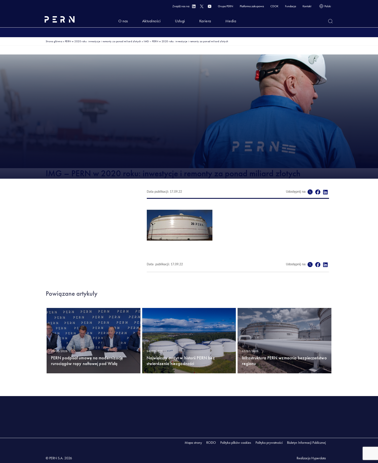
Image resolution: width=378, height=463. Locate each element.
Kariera (205, 20)
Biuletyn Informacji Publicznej (306, 442)
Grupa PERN (225, 6)
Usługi (180, 20)
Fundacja (290, 6)
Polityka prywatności (269, 442)
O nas (123, 20)
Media (230, 20)
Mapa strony (193, 442)
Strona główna (54, 41)
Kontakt (307, 6)
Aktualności (151, 20)
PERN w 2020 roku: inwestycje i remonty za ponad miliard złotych (103, 41)
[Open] (330, 21)
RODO (211, 442)
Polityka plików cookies (235, 442)
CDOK (274, 6)
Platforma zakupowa (252, 6)
